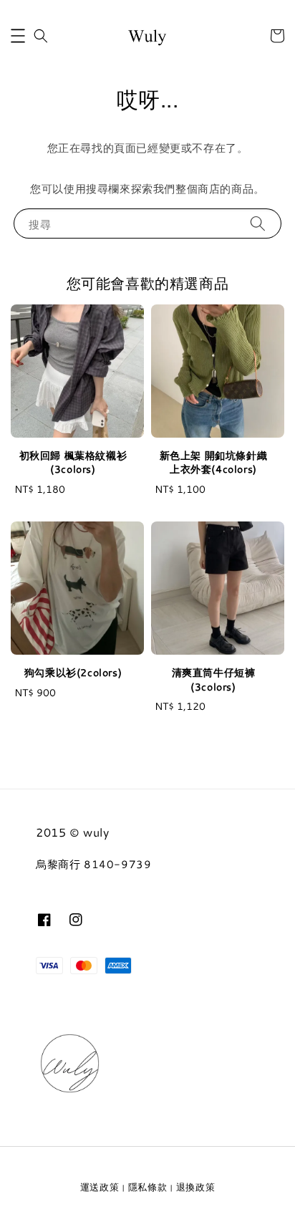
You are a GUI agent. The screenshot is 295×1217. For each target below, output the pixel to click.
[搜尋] (258, 223)
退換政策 (196, 1186)
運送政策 (100, 1186)
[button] (18, 36)
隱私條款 (148, 1186)
